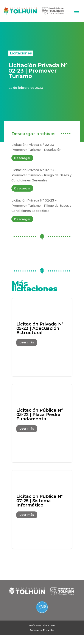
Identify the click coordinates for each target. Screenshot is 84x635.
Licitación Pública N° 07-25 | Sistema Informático (42, 509)
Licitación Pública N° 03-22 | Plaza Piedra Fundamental (42, 423)
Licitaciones (21, 53)
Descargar (22, 158)
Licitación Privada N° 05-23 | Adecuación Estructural (42, 337)
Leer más (26, 342)
